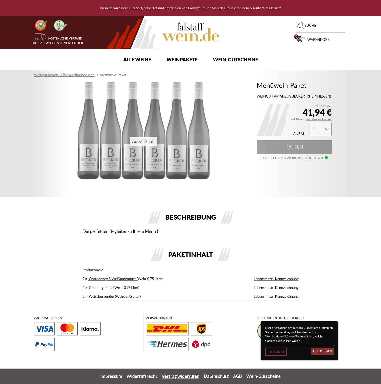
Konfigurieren (276, 351)
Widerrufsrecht (142, 376)
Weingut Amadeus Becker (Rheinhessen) (64, 75)
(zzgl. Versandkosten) (318, 119)
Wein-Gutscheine (235, 59)
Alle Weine (137, 59)
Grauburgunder (100, 288)
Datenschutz (216, 376)
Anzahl (300, 134)
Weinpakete (182, 59)
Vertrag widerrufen (180, 376)
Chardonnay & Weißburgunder (112, 279)
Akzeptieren (322, 351)
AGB (237, 376)
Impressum (111, 376)
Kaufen (294, 147)
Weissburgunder (101, 296)
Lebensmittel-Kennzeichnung (276, 279)
